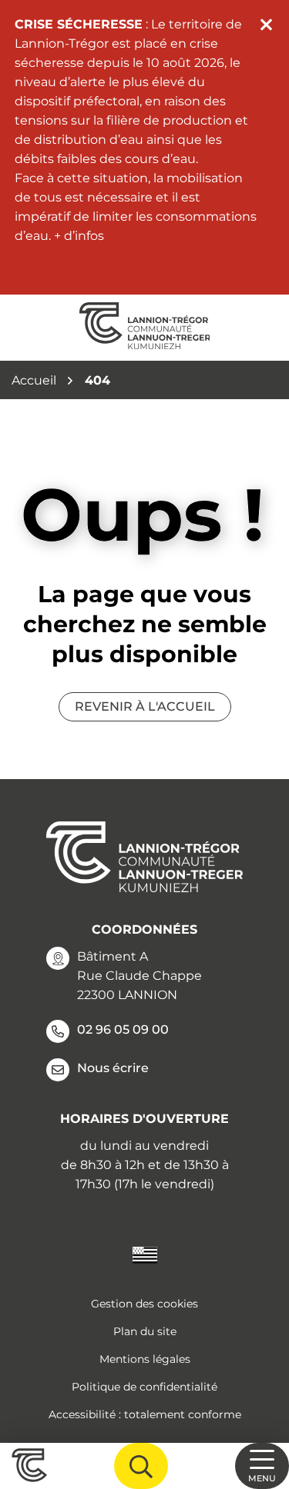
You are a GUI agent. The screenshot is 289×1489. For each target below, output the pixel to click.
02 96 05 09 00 (123, 1029)
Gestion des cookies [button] (144, 1304)
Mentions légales (144, 1359)
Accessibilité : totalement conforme (145, 1414)
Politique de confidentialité (144, 1387)
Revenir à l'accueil (145, 706)
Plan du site (144, 1331)
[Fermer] (266, 25)
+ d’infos (79, 235)
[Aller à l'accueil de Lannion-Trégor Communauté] (144, 328)
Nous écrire (113, 1068)
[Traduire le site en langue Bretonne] (145, 1254)
